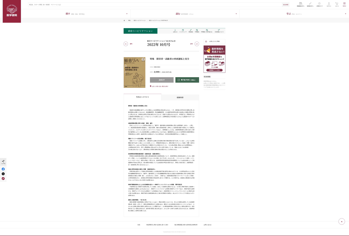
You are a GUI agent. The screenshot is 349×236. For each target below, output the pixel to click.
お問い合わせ (207, 224)
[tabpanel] (134, 72)
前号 (131, 43)
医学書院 (12, 11)
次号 (191, 43)
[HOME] (124, 20)
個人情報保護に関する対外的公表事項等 (185, 224)
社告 (139, 224)
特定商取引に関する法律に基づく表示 (157, 224)
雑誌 (129, 20)
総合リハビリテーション (140, 20)
